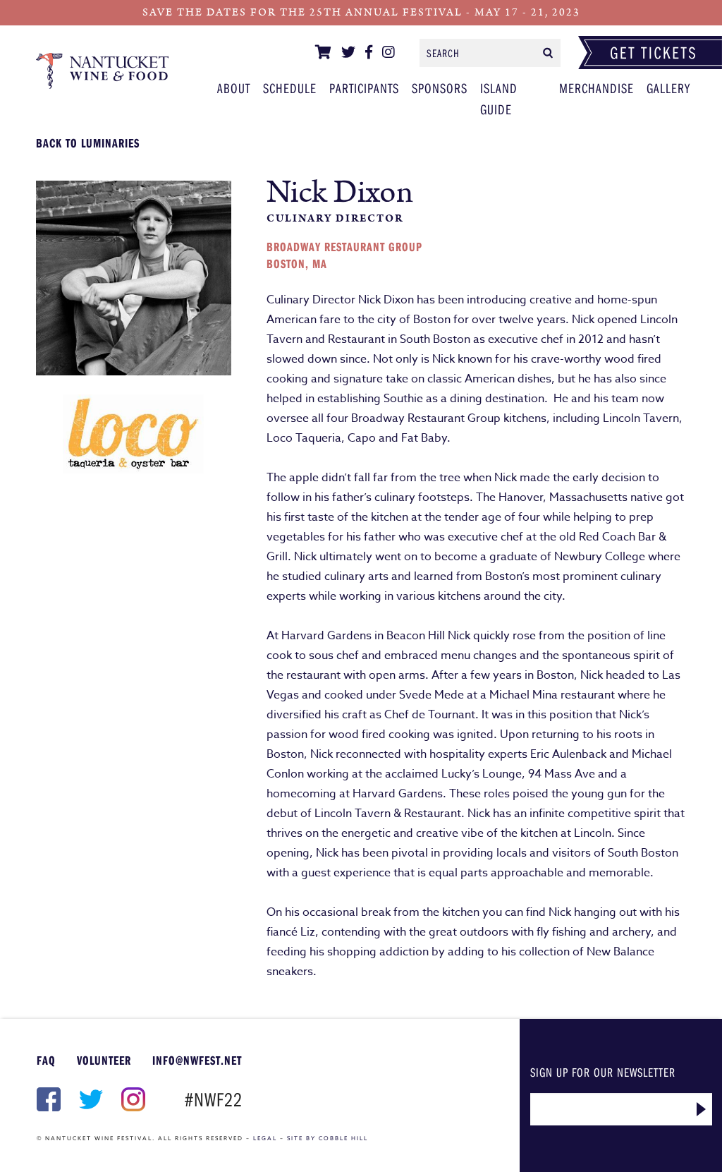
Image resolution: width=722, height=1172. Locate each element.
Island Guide (499, 98)
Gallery (668, 88)
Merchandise (596, 88)
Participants (102, 70)
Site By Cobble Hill (327, 1138)
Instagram (132, 1099)
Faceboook (47, 1099)
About (233, 88)
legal (265, 1138)
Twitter (89, 1099)
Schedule (290, 88)
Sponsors (439, 88)
